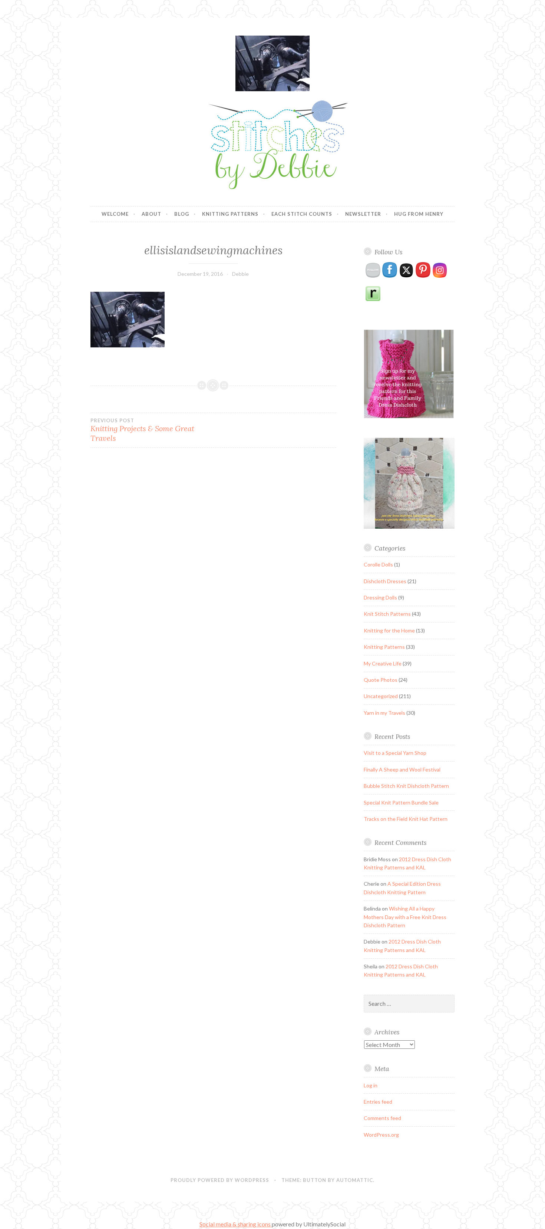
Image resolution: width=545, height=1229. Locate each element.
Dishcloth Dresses (385, 581)
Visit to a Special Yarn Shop (395, 753)
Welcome (115, 214)
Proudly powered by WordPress (220, 1180)
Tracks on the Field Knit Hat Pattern (405, 819)
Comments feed (382, 1118)
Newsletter (363, 214)
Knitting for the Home (389, 630)
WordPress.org (381, 1134)
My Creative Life (383, 663)
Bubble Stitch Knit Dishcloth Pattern (406, 786)
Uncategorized (381, 696)
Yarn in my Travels (384, 713)
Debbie (240, 274)
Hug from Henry (418, 214)
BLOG (181, 214)
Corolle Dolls (378, 564)
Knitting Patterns (230, 214)
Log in (370, 1085)
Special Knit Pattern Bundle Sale (401, 802)
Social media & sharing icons (235, 1224)
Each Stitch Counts (301, 214)
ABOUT (151, 214)
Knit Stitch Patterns (387, 614)
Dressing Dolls (380, 597)
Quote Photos (380, 680)
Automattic (354, 1180)
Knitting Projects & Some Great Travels (142, 430)
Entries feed (378, 1101)
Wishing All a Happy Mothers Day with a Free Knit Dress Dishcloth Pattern (405, 916)
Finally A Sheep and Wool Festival (402, 769)
